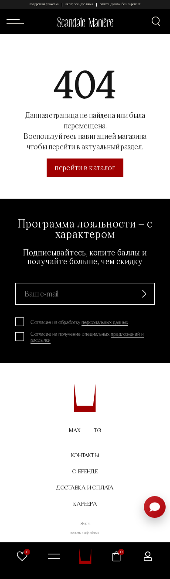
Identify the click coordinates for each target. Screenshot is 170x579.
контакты (85, 455)
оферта (85, 523)
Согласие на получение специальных (87, 337)
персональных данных (105, 322)
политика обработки (85, 533)
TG (97, 430)
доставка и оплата (84, 487)
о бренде (85, 471)
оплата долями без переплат (120, 4)
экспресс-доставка (79, 4)
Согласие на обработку (79, 322)
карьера (85, 503)
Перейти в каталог (84, 167)
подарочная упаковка (44, 4)
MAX (75, 430)
